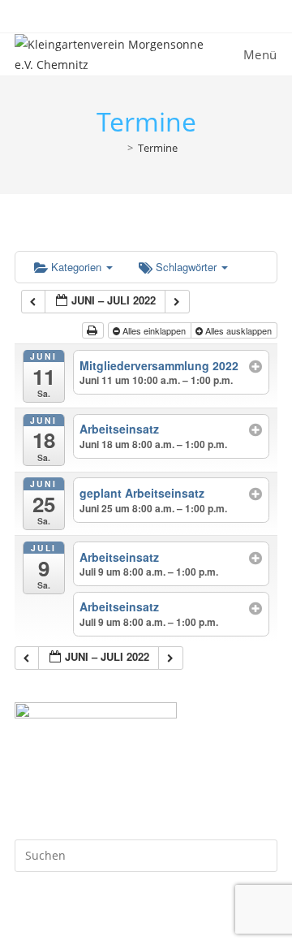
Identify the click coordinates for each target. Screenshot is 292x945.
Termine (158, 147)
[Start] (118, 147)
